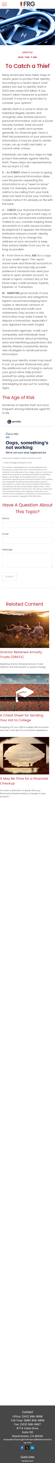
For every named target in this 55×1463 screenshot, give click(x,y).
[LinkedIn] (32, 1448)
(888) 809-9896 (34, 1420)
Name (5, 518)
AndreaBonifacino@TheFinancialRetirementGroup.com (27, 1441)
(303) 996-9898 (32, 1416)
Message (7, 549)
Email (5, 534)
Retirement (27, 1461)
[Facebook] (22, 1448)
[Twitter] (27, 1448)
